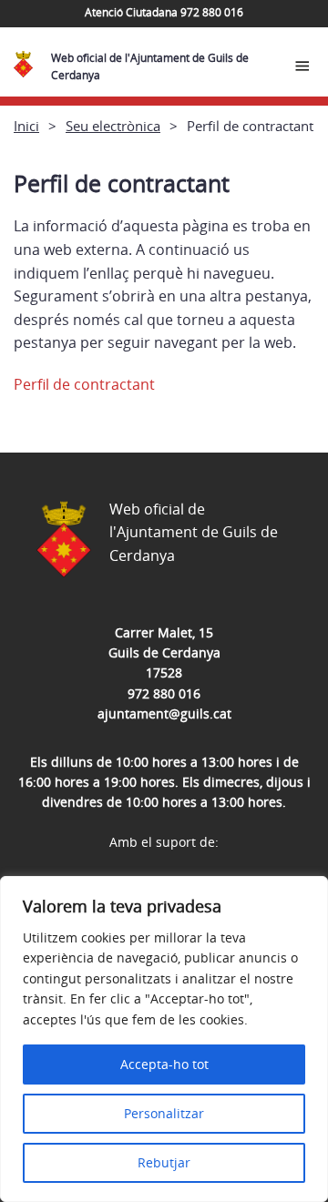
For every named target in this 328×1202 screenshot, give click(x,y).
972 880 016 (164, 693)
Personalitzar (164, 1113)
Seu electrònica (113, 126)
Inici (26, 126)
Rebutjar (164, 1162)
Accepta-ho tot (164, 1064)
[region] (164, 1039)
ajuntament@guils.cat (164, 713)
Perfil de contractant (84, 384)
